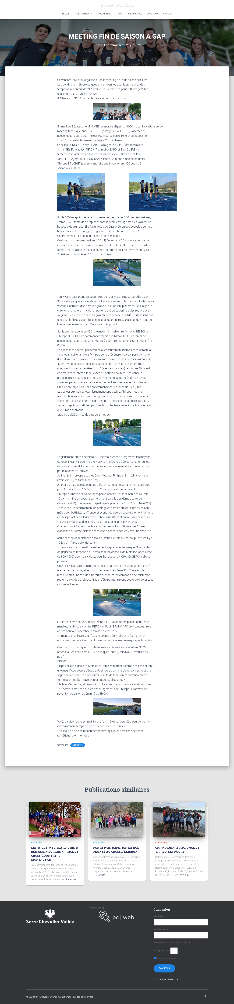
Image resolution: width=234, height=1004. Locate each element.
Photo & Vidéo (135, 14)
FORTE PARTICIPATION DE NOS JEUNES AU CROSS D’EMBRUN (116, 849)
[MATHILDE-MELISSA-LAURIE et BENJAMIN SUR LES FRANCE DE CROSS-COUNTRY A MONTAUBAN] (55, 819)
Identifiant (159, 916)
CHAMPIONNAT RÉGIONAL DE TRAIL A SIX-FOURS (177, 849)
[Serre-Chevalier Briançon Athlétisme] (117, 6)
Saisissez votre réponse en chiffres (172, 942)
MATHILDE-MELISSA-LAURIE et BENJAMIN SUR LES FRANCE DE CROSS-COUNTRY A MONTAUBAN (54, 854)
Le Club (66, 14)
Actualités (78, 745)
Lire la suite (70, 879)
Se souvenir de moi (166, 958)
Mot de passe (161, 929)
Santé (121, 14)
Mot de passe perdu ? (166, 979)
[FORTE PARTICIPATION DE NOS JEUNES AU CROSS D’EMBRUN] (117, 819)
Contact (167, 14)
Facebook (205, 996)
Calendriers (104, 14)
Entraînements (84, 14)
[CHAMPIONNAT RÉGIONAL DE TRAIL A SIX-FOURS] (179, 819)
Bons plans (152, 14)
